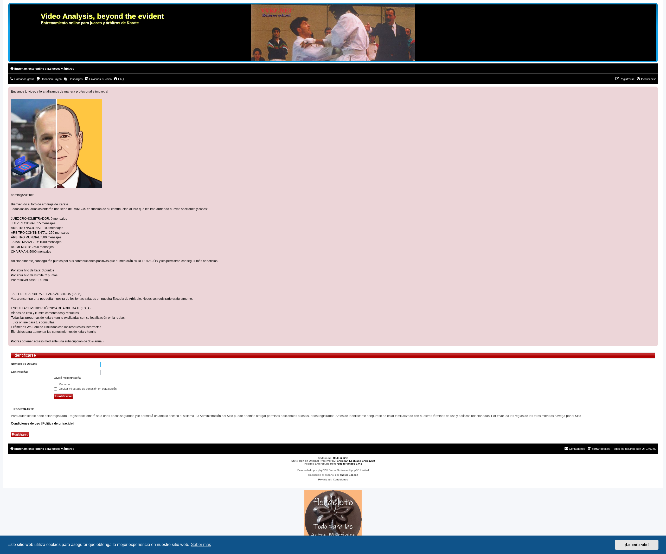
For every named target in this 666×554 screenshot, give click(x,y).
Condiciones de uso (25, 423)
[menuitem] (22, 79)
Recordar (64, 384)
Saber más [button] (201, 544)
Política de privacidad (58, 423)
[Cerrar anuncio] (653, 90)
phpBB (322, 470)
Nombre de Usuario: (25, 363)
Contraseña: (19, 371)
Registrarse (20, 434)
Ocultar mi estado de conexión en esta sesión (87, 388)
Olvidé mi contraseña (67, 377)
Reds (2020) (340, 458)
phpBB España (349, 474)
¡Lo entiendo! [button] (637, 545)
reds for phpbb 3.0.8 (349, 463)
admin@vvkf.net (22, 195)
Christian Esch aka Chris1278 (356, 460)
